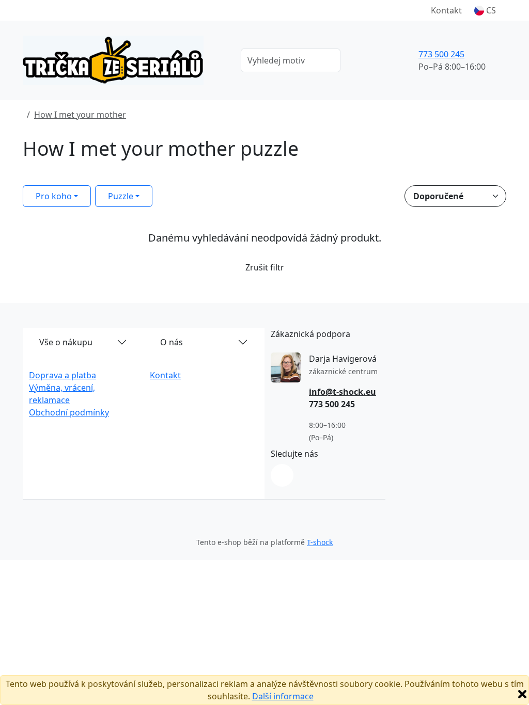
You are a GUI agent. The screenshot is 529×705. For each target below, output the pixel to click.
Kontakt (446, 10)
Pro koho (54, 196)
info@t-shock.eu (342, 391)
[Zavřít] (522, 694)
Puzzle (120, 196)
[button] (485, 10)
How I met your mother (80, 114)
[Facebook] (282, 475)
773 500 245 (441, 54)
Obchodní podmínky (69, 412)
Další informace (283, 696)
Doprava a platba (62, 375)
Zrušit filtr (264, 267)
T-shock (320, 542)
